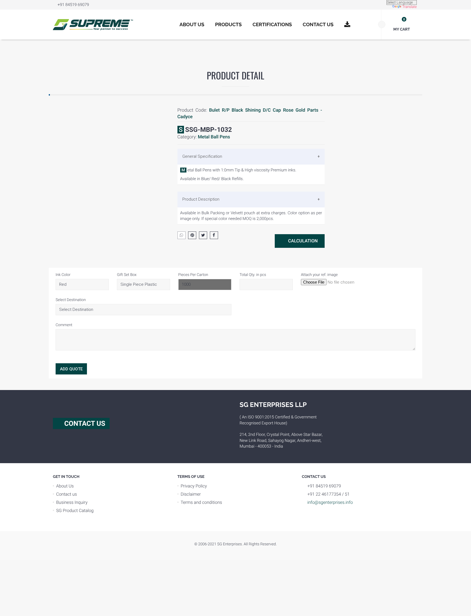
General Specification (202, 156)
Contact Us (318, 25)
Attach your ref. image (319, 275)
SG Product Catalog (75, 510)
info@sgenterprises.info (330, 502)
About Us (192, 25)
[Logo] (93, 24)
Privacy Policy (194, 486)
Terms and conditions (201, 502)
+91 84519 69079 (73, 4)
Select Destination (71, 300)
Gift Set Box (127, 275)
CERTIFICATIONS (272, 25)
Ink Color (63, 275)
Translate (409, 7)
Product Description (200, 199)
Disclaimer (191, 494)
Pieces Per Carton (193, 275)
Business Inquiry (71, 502)
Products (228, 25)
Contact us (66, 494)
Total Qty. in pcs (253, 275)
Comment (64, 325)
